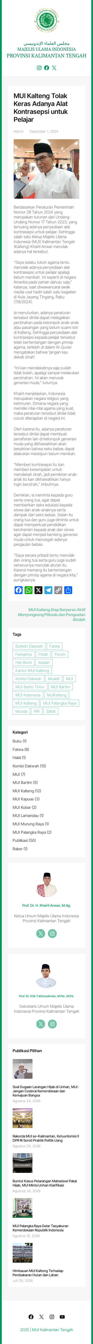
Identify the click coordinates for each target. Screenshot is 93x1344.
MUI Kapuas (23, 798)
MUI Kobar (22, 807)
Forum (60, 654)
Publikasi (20, 840)
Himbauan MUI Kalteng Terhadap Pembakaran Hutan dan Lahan (38, 1273)
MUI (69, 678)
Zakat (51, 711)
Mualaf (54, 678)
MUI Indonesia (27, 694)
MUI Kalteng (26, 703)
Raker (18, 848)
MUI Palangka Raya (59, 703)
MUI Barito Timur (29, 686)
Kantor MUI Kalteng (32, 670)
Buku (17, 741)
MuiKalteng (56, 694)
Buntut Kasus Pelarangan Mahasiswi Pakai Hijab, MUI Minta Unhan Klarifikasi (45, 1183)
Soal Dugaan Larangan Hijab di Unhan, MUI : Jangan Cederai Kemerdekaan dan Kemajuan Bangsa (46, 1091)
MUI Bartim (60, 686)
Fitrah (43, 654)
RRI (37, 711)
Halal (17, 757)
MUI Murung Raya (28, 823)
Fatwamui (23, 654)
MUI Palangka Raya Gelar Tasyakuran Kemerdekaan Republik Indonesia (40, 1228)
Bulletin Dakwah (29, 646)
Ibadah (44, 662)
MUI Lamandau (26, 815)
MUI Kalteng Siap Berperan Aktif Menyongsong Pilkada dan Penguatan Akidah (51, 614)
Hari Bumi (23, 662)
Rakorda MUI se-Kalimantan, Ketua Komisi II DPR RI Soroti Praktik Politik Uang (46, 1138)
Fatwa (54, 646)
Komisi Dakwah (28, 678)
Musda (21, 711)
